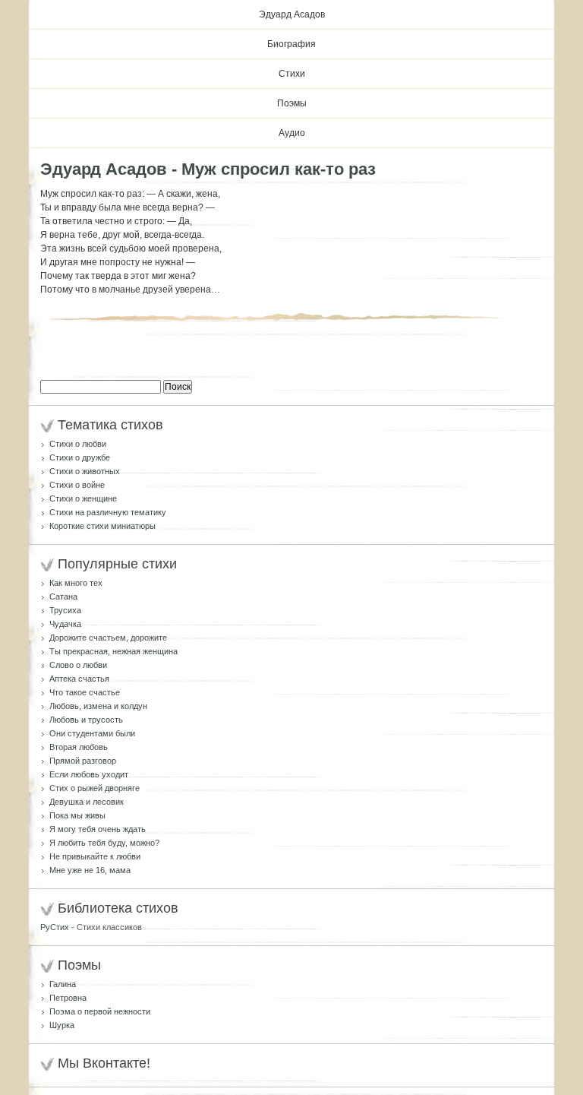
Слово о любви (78, 664)
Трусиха (65, 610)
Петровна (68, 997)
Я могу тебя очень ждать (97, 829)
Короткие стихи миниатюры (102, 525)
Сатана (63, 596)
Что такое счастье (84, 692)
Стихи (292, 73)
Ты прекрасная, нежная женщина (113, 651)
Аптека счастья (79, 678)
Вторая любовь (78, 747)
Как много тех (75, 582)
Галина (62, 984)
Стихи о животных (84, 471)
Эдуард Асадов (292, 14)
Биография (291, 44)
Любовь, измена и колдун (98, 705)
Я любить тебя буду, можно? (104, 842)
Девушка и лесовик (86, 801)
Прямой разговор (82, 760)
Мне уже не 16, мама (90, 870)
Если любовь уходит (88, 774)
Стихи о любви (77, 443)
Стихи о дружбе (79, 457)
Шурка (61, 1025)
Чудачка (65, 623)
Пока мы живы (77, 815)
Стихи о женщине (83, 498)
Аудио (292, 133)
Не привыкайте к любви (94, 856)
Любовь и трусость (86, 719)
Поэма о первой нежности (99, 1011)
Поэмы (292, 103)
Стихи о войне (77, 484)
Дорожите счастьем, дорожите (108, 637)
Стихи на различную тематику (107, 512)
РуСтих (54, 927)
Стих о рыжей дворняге (94, 788)
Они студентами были (92, 733)
